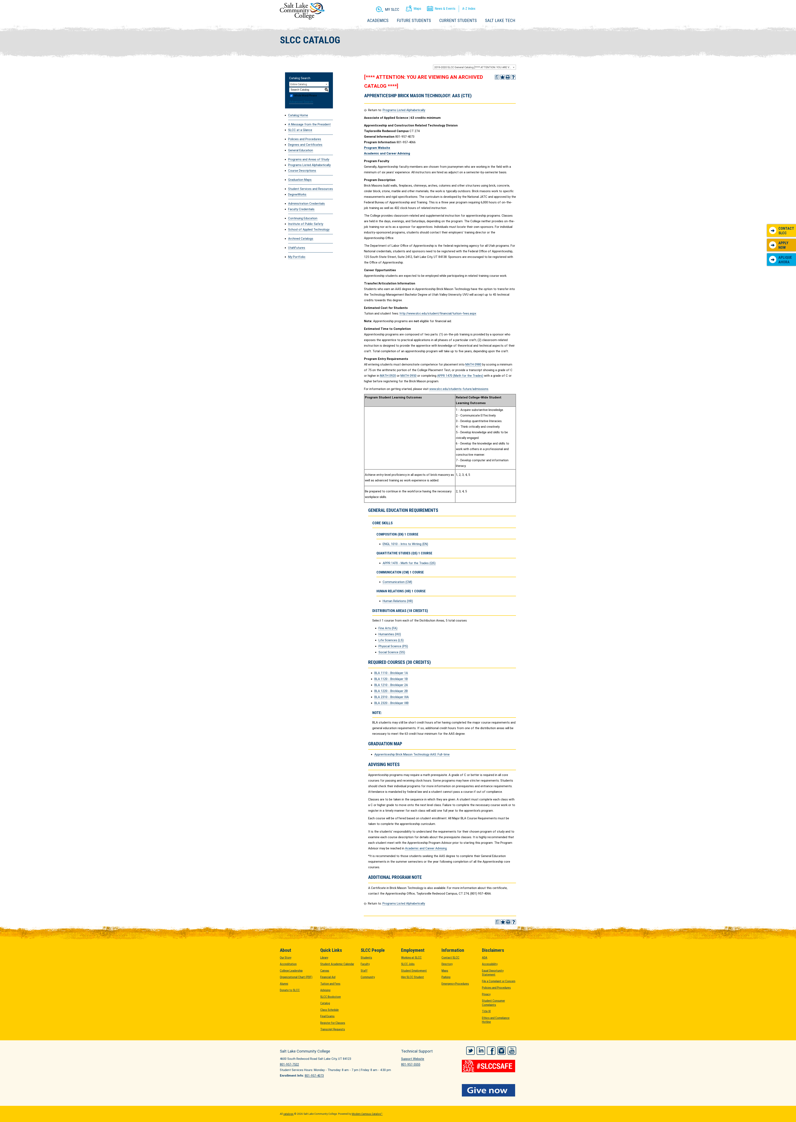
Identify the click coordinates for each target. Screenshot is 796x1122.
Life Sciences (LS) (391, 640)
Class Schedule (329, 1010)
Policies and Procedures (304, 139)
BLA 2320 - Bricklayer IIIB (391, 703)
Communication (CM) (397, 582)
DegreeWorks (297, 194)
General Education (300, 150)
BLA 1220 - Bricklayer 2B (391, 691)
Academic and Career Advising (426, 848)
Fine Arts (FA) (388, 628)
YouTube (512, 1051)
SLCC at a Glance (300, 130)
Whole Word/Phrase (305, 95)
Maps (445, 971)
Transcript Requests (332, 1029)
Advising (325, 990)
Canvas (324, 971)
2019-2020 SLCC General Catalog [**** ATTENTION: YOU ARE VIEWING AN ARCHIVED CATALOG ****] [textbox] (475, 67)
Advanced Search (301, 102)
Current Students (458, 20)
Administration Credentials (306, 203)
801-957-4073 (314, 1075)
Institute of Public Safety (305, 224)
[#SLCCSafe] (489, 1066)
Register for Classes (332, 1023)
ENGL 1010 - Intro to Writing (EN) (405, 544)
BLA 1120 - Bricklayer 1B (391, 679)
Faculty (365, 964)
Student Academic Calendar (337, 964)
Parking (446, 977)
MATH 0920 (388, 376)
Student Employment (414, 971)
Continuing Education (302, 218)
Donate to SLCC (290, 990)
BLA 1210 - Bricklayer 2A (391, 685)
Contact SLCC (786, 230)
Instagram (501, 1051)
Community (368, 977)
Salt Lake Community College (302, 11)
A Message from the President (309, 124)
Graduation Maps (300, 180)
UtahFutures (296, 248)
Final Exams (327, 1016)
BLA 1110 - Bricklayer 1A (391, 673)
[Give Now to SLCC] (489, 1090)
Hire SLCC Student (412, 977)
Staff (364, 971)
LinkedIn (481, 1051)
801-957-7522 (289, 1064)
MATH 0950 (408, 376)
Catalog (325, 1003)
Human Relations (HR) (398, 601)
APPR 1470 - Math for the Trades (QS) (409, 563)
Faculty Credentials (301, 209)
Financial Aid (327, 977)
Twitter (470, 1051)
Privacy (486, 994)
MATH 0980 (473, 364)
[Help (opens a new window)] (513, 77)
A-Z (468, 8)
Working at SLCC (411, 957)
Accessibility (490, 964)
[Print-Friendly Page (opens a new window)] (508, 77)
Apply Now (783, 245)
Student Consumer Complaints (493, 1003)
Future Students (414, 20)
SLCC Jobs (408, 964)
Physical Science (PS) (393, 646)
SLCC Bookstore (330, 997)
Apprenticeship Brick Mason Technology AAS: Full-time (412, 754)
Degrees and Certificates (305, 145)
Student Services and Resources (310, 189)
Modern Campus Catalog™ (367, 1113)
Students (366, 957)
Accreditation (288, 964)
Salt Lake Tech (500, 20)
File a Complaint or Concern (498, 981)
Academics (377, 20)
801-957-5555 (410, 1064)
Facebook (491, 1051)
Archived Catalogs (300, 238)
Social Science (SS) (392, 652)
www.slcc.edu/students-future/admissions (458, 389)
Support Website (412, 1059)
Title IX (486, 1011)
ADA (484, 957)
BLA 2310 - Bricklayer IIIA (391, 697)
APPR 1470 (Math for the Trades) (460, 376)
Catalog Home (298, 115)
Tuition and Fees (330, 984)
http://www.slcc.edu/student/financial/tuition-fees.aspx (438, 313)
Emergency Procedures (455, 984)
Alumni (284, 984)
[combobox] (474, 67)
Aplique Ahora (785, 259)
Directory (447, 964)
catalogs (288, 1113)
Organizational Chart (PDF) (296, 977)
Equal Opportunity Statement (493, 973)
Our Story (285, 957)
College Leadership (291, 971)
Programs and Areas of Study (308, 159)
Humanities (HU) (390, 634)
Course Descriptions (302, 170)
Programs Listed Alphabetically (309, 165)
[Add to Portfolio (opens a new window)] (502, 77)
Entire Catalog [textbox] (298, 84)
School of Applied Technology (308, 229)
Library (324, 957)
